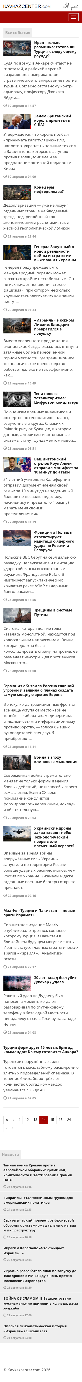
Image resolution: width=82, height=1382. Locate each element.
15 (52, 1120)
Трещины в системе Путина (53, 612)
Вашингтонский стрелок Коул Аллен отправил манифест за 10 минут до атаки (56, 466)
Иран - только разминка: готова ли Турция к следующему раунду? (55, 49)
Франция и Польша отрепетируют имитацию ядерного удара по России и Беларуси (54, 541)
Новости (10, 1154)
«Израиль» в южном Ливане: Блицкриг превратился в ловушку (54, 327)
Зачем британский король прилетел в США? (52, 120)
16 (60, 1120)
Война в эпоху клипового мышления (55, 759)
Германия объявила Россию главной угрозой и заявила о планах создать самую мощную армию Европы (38, 690)
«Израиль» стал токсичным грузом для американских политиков (38, 1203)
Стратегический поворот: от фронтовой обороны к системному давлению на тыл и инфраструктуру (39, 1228)
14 (44, 1120)
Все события (17, 32)
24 (69, 1120)
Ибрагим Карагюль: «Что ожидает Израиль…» (33, 1254)
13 (35, 1120)
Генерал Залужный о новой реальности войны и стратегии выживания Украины (55, 253)
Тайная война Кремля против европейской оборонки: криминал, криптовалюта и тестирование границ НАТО (37, 1176)
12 (27, 1120)
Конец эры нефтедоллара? (49, 189)
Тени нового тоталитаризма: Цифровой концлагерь (56, 398)
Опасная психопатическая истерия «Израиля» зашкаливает (35, 1332)
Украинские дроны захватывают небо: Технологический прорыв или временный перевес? (54, 837)
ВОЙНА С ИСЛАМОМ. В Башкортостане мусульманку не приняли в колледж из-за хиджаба (40, 1306)
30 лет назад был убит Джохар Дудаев (55, 979)
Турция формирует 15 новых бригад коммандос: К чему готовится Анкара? (40, 1049)
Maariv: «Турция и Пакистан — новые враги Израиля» (39, 912)
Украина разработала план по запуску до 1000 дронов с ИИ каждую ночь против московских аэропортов (39, 1279)
